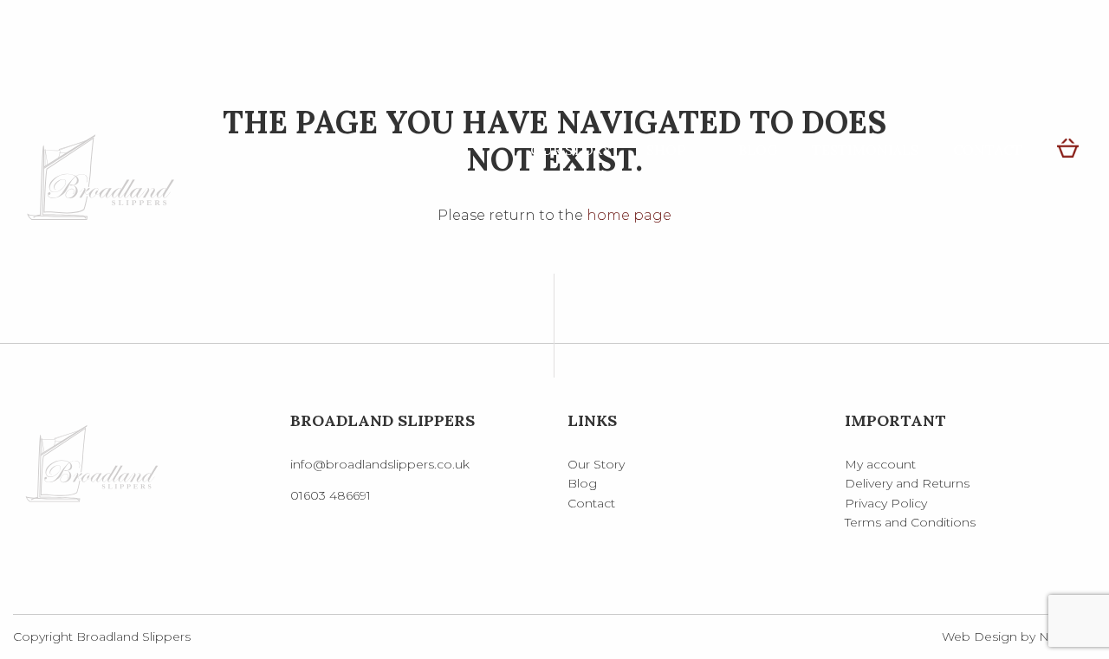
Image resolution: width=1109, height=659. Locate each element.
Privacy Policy (886, 503)
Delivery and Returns (907, 483)
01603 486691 (330, 495)
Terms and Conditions (910, 522)
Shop (665, 149)
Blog (757, 149)
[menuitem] (571, 150)
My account (880, 464)
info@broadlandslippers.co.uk (380, 464)
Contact (987, 149)
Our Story (571, 149)
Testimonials (865, 149)
